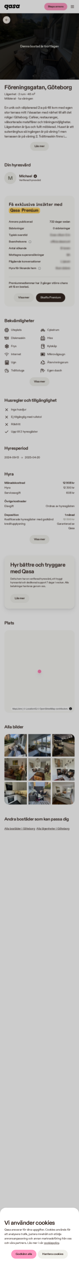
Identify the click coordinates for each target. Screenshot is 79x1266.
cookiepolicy (51, 1243)
